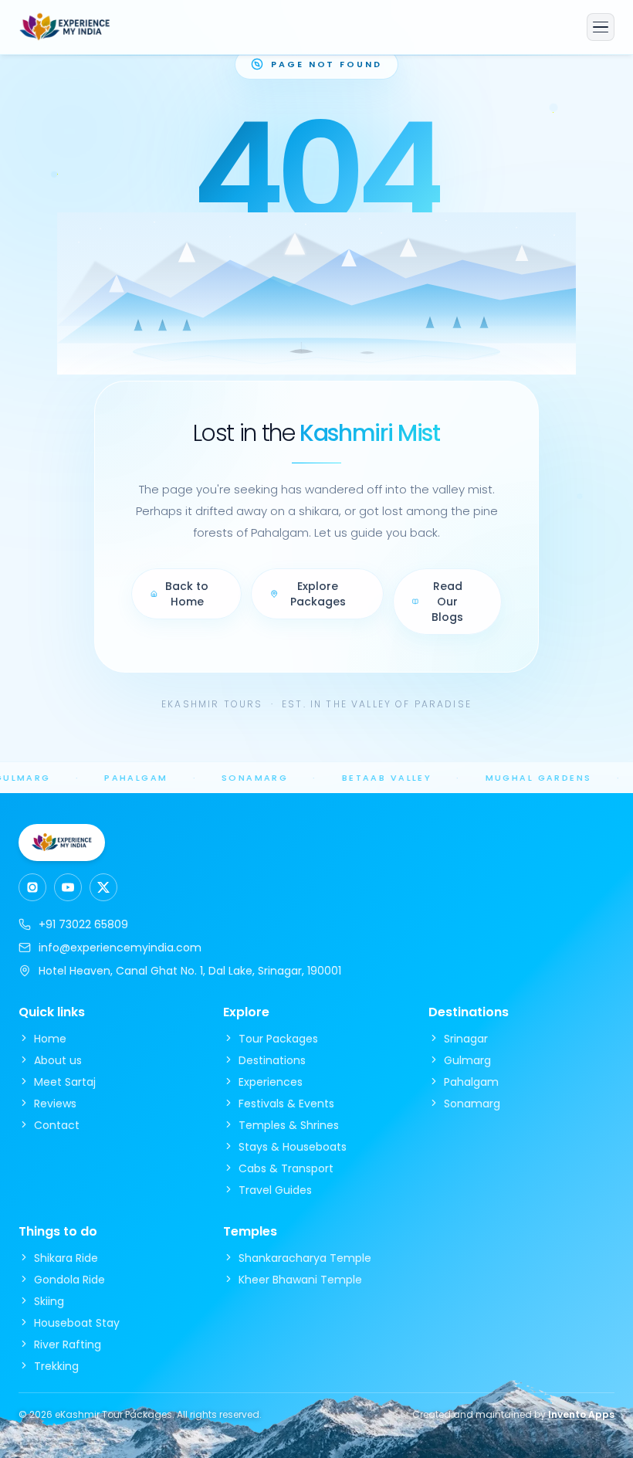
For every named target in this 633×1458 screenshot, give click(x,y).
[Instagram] (32, 887)
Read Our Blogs (447, 601)
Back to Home (186, 593)
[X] (103, 887)
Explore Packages (318, 593)
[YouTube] (68, 887)
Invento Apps (581, 1414)
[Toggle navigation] (600, 27)
